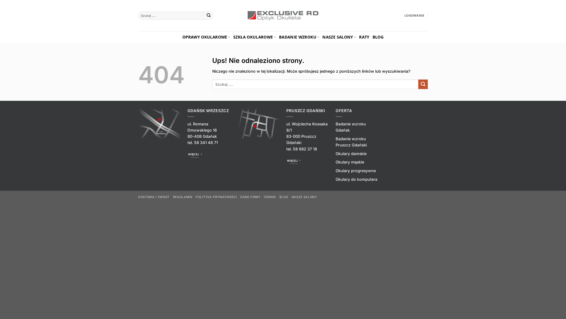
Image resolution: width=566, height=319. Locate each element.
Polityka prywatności (216, 197)
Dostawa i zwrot (154, 197)
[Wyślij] (209, 16)
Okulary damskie (351, 153)
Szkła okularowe (253, 37)
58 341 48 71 (206, 142)
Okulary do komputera (356, 179)
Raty (364, 37)
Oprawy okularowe (204, 37)
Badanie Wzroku (297, 37)
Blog (378, 37)
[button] (414, 15)
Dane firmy (250, 197)
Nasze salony (337, 37)
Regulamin (182, 197)
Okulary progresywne (356, 170)
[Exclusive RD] (283, 15)
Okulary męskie (350, 162)
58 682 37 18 (305, 149)
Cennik (270, 197)
